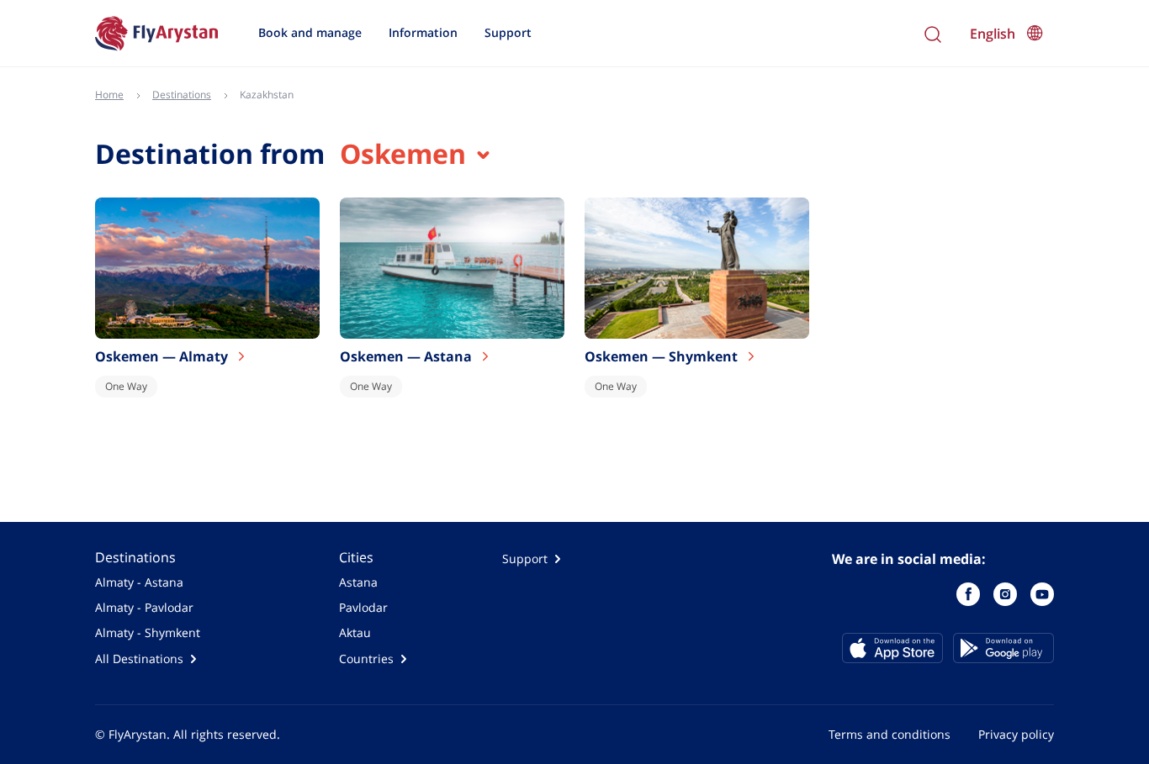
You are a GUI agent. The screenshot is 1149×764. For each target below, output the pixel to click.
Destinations (135, 557)
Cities (356, 557)
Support (508, 32)
